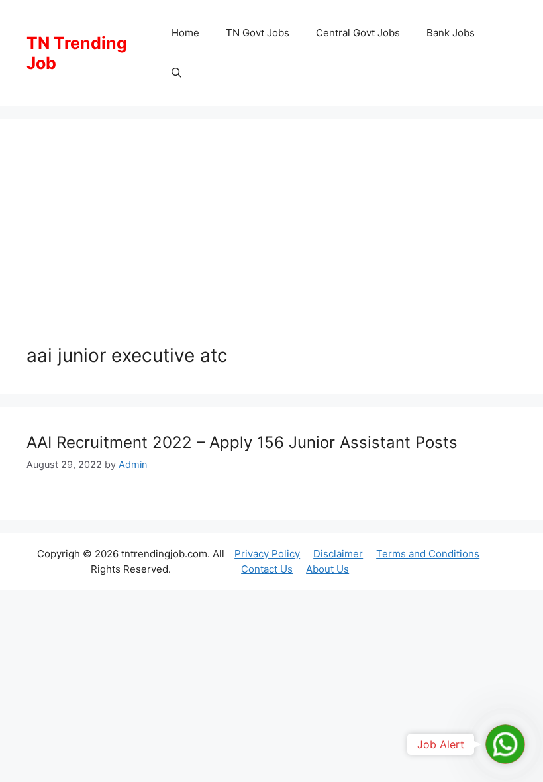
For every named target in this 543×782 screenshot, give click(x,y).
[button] (176, 73)
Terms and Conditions (427, 553)
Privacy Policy (267, 553)
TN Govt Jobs (257, 33)
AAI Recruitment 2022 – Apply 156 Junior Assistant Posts (242, 442)
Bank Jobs (450, 33)
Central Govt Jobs (358, 33)
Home (185, 33)
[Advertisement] (271, 245)
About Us (327, 569)
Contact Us (267, 569)
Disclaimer (338, 553)
